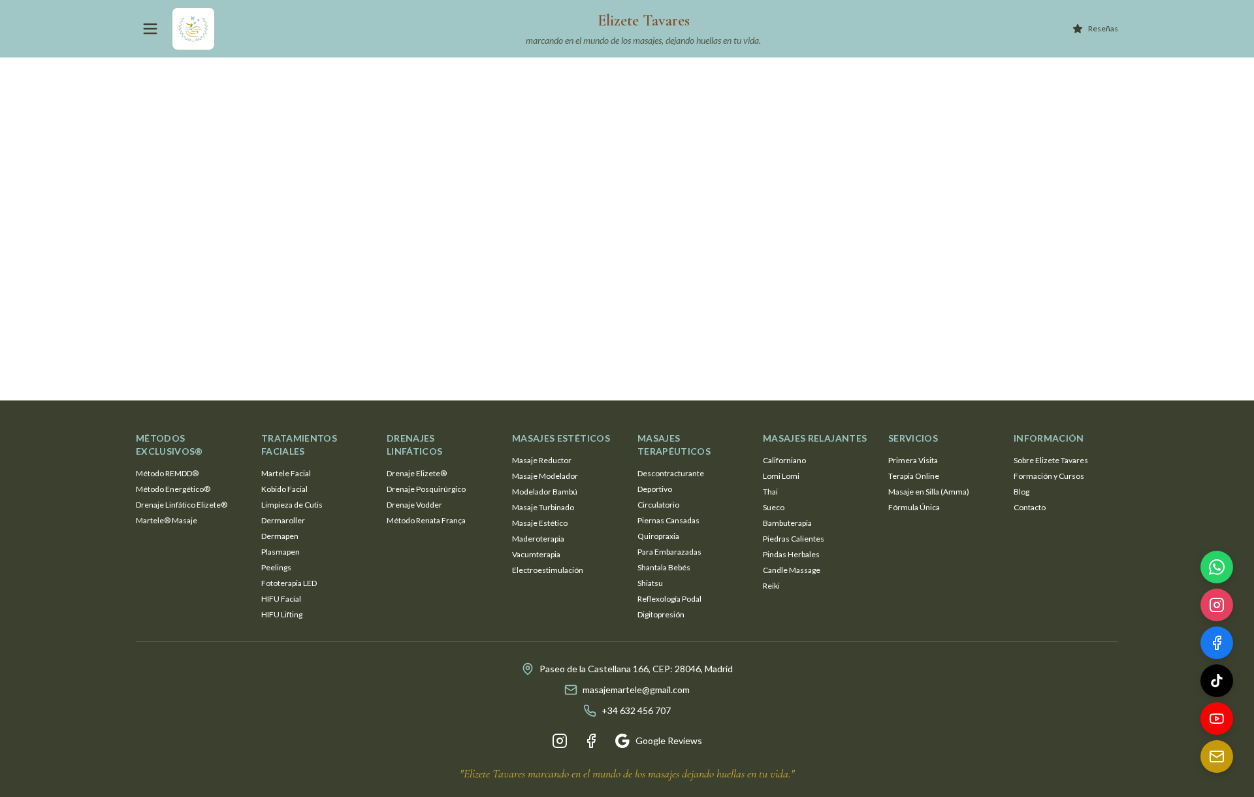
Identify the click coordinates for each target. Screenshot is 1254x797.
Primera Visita (913, 460)
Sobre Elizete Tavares (1051, 460)
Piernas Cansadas (668, 520)
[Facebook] (591, 741)
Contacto (1030, 507)
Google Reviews (668, 740)
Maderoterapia (538, 539)
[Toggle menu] (150, 28)
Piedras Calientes (793, 539)
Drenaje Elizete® (417, 473)
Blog (1021, 491)
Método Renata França (426, 520)
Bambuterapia (787, 523)
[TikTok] (1216, 683)
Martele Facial (286, 473)
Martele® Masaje (166, 520)
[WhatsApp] (1216, 569)
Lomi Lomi (781, 476)
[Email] (1216, 759)
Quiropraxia (658, 536)
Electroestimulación (547, 570)
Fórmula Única (914, 507)
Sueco (773, 507)
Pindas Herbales (791, 554)
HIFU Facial (281, 599)
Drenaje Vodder (414, 505)
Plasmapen (280, 552)
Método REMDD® (167, 473)
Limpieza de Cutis (292, 505)
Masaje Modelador (545, 476)
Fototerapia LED (289, 583)
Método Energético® (173, 489)
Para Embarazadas (669, 552)
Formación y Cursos (1049, 476)
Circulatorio (658, 505)
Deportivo (654, 489)
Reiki (771, 586)
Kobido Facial (284, 489)
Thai (770, 491)
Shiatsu (650, 583)
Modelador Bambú (544, 491)
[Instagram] (560, 741)
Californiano (784, 460)
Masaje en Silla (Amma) (928, 491)
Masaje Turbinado (543, 507)
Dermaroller (283, 520)
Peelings (276, 567)
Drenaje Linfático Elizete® (181, 505)
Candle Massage (791, 570)
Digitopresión (660, 614)
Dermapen (279, 536)
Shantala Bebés (663, 567)
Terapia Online (913, 476)
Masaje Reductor (541, 460)
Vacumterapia (536, 554)
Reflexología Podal (669, 599)
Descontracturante (670, 473)
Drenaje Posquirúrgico (426, 489)
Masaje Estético (540, 523)
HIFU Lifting (281, 614)
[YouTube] (1216, 721)
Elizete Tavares (644, 20)
